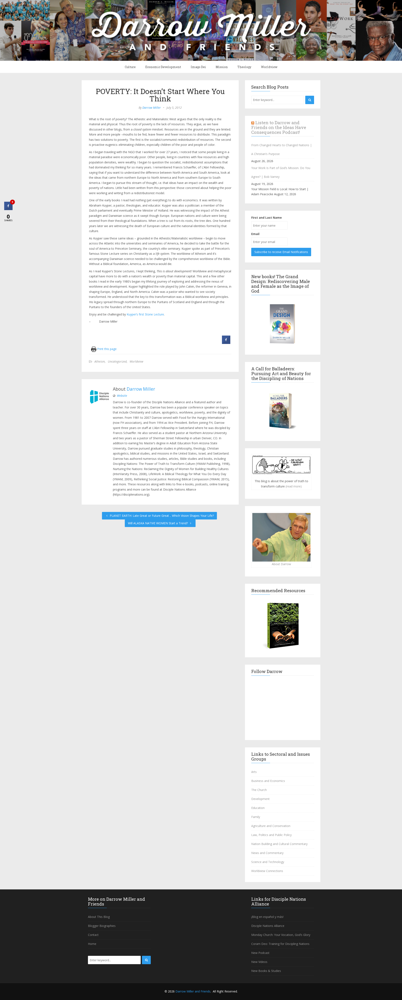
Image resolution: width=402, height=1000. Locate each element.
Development (260, 799)
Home (92, 944)
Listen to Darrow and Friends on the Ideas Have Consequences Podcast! (278, 127)
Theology (244, 67)
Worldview (269, 67)
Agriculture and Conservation (270, 826)
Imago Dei (198, 67)
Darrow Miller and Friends (192, 991)
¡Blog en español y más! (267, 917)
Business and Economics (268, 781)
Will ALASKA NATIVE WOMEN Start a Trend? (158, 523)
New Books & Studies (266, 971)
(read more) (294, 486)
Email (255, 234)
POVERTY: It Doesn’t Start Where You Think (160, 94)
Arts (254, 772)
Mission (222, 67)
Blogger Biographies (102, 926)
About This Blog (99, 917)
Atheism (99, 361)
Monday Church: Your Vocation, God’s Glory (280, 935)
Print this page (106, 349)
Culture (130, 67)
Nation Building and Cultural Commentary (279, 844)
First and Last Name (266, 218)
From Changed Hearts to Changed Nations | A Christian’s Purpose (281, 149)
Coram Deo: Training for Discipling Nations (280, 944)
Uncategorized (117, 361)
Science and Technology (267, 862)
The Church (259, 790)
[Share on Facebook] (226, 343)
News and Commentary (267, 853)
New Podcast (260, 953)
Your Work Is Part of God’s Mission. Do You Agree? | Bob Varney (280, 172)
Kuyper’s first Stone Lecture (145, 314)
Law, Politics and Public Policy (271, 835)
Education (258, 808)
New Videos (259, 962)
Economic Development (163, 67)
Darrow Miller (151, 108)
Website (122, 396)
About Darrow (281, 564)
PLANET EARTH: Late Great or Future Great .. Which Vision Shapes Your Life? (161, 516)
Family (255, 817)
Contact (93, 935)
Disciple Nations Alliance (267, 926)
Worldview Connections (267, 871)
